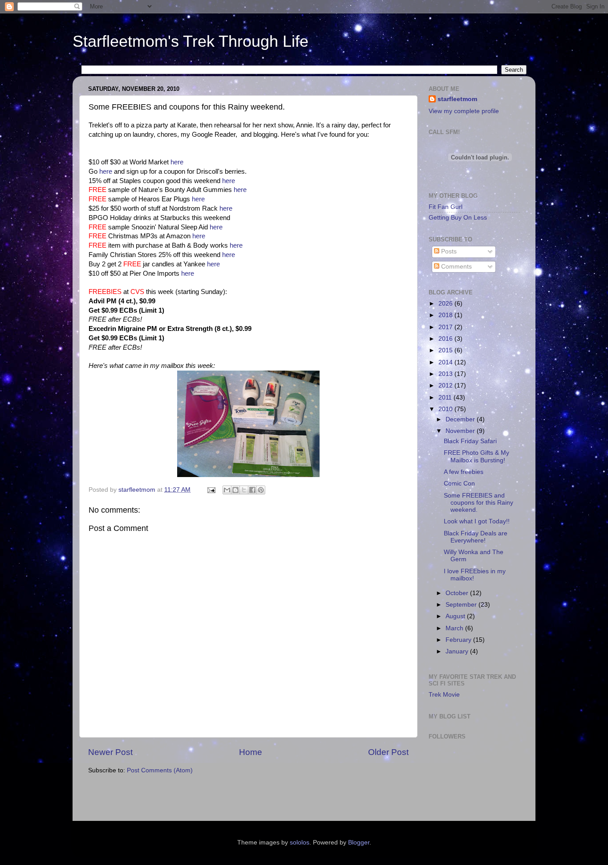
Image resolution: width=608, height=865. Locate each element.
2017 (446, 327)
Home (250, 752)
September (462, 604)
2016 (446, 338)
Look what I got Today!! (477, 521)
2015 (446, 350)
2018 (446, 315)
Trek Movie (444, 694)
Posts (448, 251)
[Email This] (227, 490)
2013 (446, 374)
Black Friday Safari (470, 441)
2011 (446, 397)
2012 (446, 385)
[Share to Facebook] (252, 490)
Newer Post (110, 752)
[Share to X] (243, 490)
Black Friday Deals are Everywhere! (475, 537)
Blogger (358, 842)
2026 (446, 303)
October (458, 593)
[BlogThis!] (235, 490)
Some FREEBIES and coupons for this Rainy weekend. (478, 502)
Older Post (388, 752)
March (455, 628)
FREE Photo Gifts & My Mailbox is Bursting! (476, 456)
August (456, 616)
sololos (299, 842)
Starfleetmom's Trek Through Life (190, 41)
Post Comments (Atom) (160, 770)
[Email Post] (210, 489)
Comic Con (459, 483)
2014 (446, 362)
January (458, 651)
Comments (455, 266)
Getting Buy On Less (458, 217)
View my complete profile (464, 111)
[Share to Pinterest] (260, 490)
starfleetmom (457, 99)
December (461, 419)
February (459, 640)
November (461, 431)
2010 (446, 409)
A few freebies (463, 472)
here (176, 162)
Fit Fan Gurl (445, 207)
